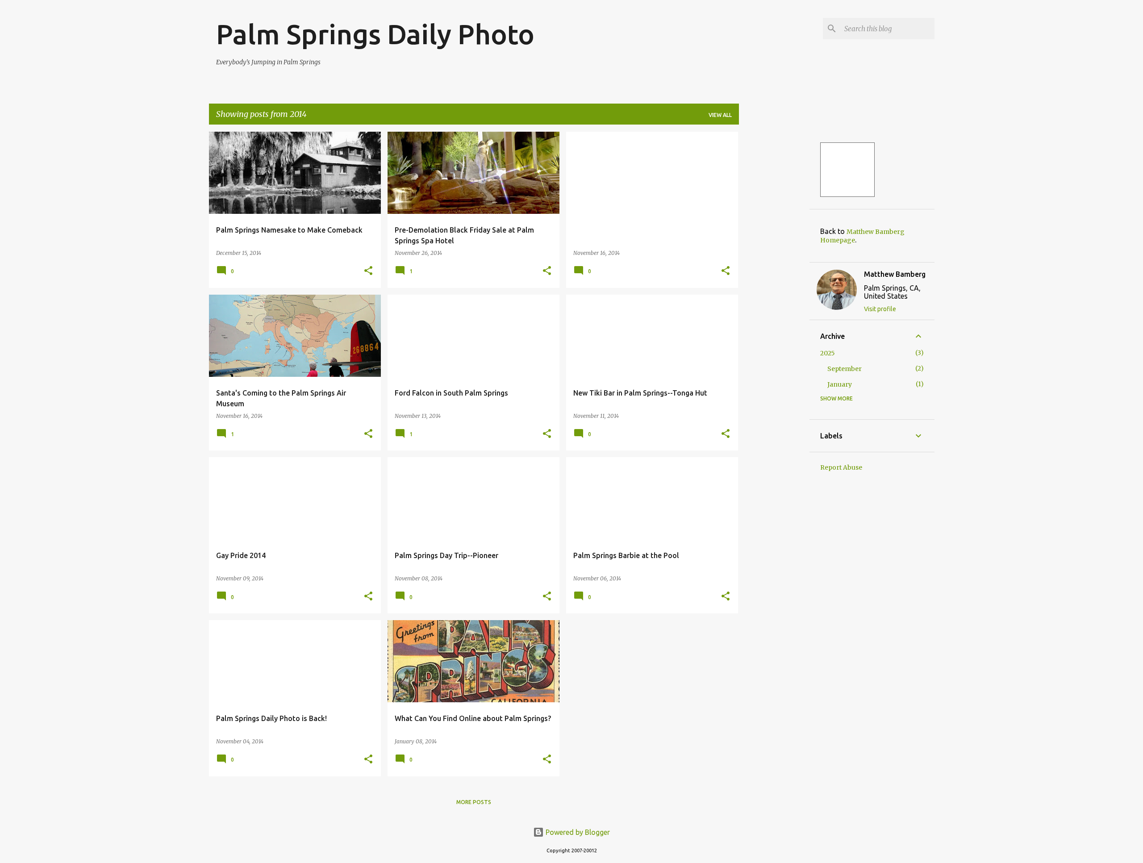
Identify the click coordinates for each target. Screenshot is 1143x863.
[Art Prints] (847, 169)
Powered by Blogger (577, 832)
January (839, 384)
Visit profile (880, 309)
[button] (368, 271)
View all (720, 115)
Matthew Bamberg (895, 274)
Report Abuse (841, 467)
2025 (827, 353)
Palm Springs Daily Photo (375, 34)
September (844, 369)
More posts (473, 802)
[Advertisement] (774, 266)
